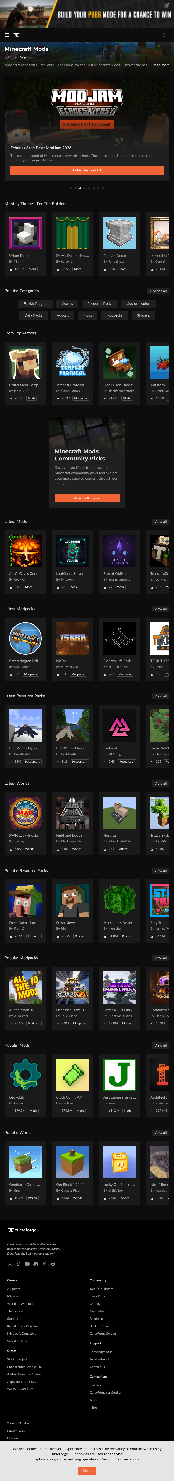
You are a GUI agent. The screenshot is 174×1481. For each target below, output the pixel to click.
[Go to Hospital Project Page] (119, 823)
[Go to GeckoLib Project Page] (25, 1085)
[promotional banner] (87, 14)
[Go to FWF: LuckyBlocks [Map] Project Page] (25, 823)
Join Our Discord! (102, 1289)
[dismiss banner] (166, 5)
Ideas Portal (98, 1296)
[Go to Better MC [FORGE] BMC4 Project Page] (119, 998)
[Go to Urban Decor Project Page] (25, 244)
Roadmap (96, 1318)
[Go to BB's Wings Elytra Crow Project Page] (25, 736)
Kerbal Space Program (22, 1326)
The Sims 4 (15, 1311)
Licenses (12, 1438)
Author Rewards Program (25, 1374)
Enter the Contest (87, 170)
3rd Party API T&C (20, 1389)
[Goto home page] (16, 35)
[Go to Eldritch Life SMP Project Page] (119, 649)
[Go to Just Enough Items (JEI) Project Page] (119, 1085)
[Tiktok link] (18, 1264)
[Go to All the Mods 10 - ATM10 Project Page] (25, 998)
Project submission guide (24, 1367)
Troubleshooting (101, 1359)
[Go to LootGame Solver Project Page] (72, 562)
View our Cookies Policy (119, 1459)
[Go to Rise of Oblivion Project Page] (119, 562)
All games (13, 1289)
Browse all (158, 291)
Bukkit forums (99, 1326)
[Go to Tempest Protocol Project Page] (72, 373)
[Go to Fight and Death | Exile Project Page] (72, 823)
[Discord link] (36, 1264)
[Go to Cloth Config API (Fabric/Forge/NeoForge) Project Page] (72, 1085)
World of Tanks (17, 1341)
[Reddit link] (53, 1264)
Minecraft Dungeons (21, 1333)
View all (161, 522)
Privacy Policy (16, 1431)
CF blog (95, 1304)
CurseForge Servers (103, 1333)
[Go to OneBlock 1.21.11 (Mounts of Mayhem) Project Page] (72, 1173)
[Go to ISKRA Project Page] (72, 649)
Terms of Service (18, 1423)
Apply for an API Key (21, 1382)
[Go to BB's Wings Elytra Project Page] (72, 736)
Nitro (93, 1407)
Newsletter (97, 1311)
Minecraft (14, 1296)
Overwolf (96, 1385)
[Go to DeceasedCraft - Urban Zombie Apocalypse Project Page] (72, 998)
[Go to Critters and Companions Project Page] (25, 373)
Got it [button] (87, 1470)
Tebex (94, 1400)
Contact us (97, 1367)
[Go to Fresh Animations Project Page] (25, 911)
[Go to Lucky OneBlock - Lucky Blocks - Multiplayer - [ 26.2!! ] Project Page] (119, 1173)
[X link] (44, 1264)
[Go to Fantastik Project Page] (119, 736)
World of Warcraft (20, 1304)
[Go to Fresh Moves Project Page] (72, 911)
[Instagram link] (10, 1264)
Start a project (17, 1359)
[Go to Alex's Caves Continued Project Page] (25, 562)
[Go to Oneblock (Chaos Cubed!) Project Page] (25, 1173)
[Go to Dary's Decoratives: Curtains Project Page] (72, 244)
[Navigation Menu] (7, 35)
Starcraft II (14, 1318)
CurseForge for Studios (106, 1392)
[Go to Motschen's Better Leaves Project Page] (119, 911)
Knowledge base (101, 1352)
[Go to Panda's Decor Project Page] (119, 244)
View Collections (87, 498)
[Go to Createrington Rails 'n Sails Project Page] (25, 649)
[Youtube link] (27, 1264)
